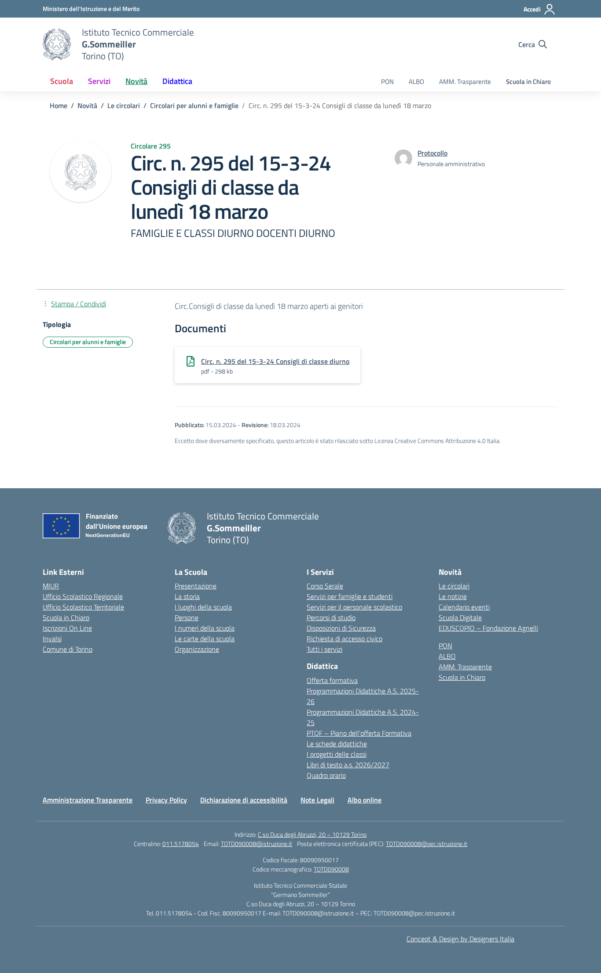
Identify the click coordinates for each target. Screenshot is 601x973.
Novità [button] (136, 81)
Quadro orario (326, 775)
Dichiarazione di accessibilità (243, 800)
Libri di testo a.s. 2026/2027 (348, 764)
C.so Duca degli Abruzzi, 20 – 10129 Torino (312, 834)
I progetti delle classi (336, 754)
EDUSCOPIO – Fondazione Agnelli (488, 628)
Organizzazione (197, 649)
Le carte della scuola (205, 638)
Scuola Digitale (460, 617)
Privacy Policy (166, 800)
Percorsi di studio (331, 617)
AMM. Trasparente (465, 81)
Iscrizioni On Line (67, 628)
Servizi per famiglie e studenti (349, 596)
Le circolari (454, 586)
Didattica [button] (177, 81)
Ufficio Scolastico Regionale (83, 596)
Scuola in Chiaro (528, 81)
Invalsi (52, 638)
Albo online (364, 800)
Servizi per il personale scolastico (354, 607)
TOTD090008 (331, 869)
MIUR (51, 586)
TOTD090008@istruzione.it (256, 843)
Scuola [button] (61, 81)
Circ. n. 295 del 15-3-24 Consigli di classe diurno (275, 361)
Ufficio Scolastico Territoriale (83, 607)
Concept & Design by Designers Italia (460, 938)
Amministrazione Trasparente (87, 800)
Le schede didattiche (337, 743)
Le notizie (453, 596)
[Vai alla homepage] (57, 44)
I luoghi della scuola (203, 607)
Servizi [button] (99, 81)
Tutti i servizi (324, 649)
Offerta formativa (332, 680)
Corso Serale (325, 586)
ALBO (416, 81)
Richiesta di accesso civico (344, 638)
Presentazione (195, 586)
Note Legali (317, 800)
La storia (187, 596)
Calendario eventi (464, 607)
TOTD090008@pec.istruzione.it (426, 843)
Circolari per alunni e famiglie (88, 341)
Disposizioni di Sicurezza (341, 628)
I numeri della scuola (205, 628)
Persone (186, 617)
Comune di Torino (67, 649)
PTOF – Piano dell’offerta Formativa (359, 733)
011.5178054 (180, 843)
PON (387, 81)
